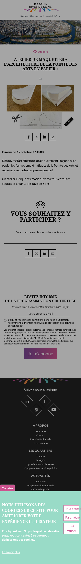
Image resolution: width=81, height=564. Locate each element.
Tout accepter (72, 508)
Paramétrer (72, 517)
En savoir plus (11, 552)
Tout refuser (71, 528)
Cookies (7, 488)
